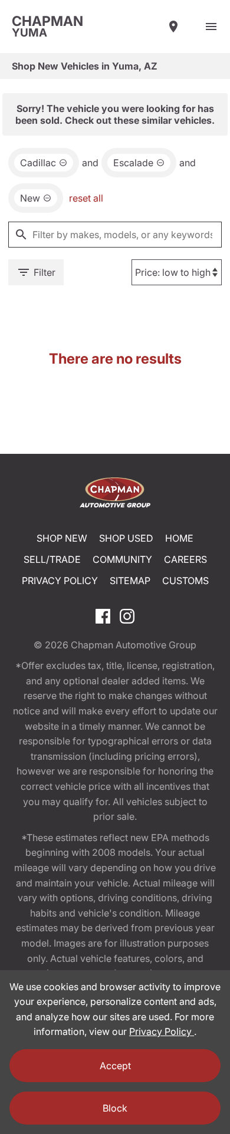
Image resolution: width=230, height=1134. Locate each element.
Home (179, 538)
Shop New (62, 538)
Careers (185, 559)
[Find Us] (173, 26)
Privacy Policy (60, 580)
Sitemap (130, 580)
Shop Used (126, 538)
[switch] (211, 26)
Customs (185, 580)
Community (122, 559)
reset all (86, 198)
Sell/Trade (52, 559)
